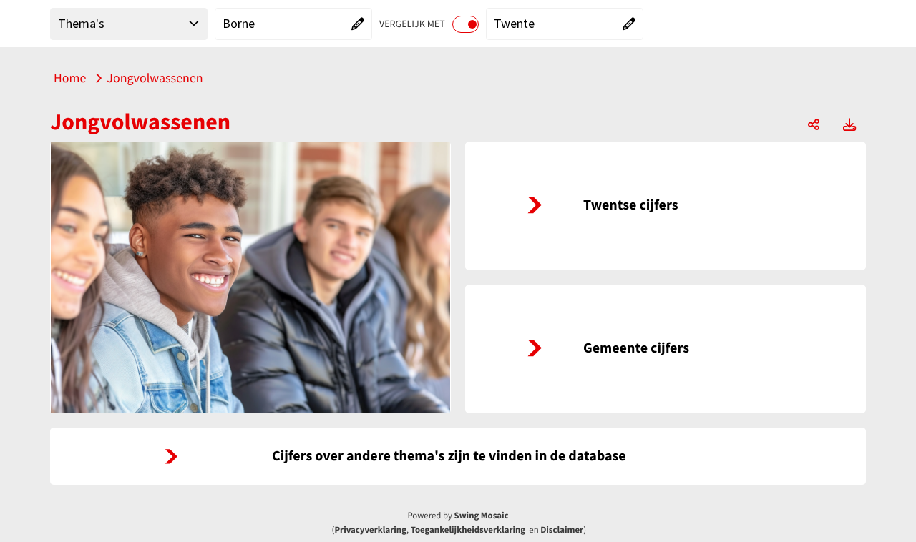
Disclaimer (561, 530)
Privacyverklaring (370, 530)
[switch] (465, 24)
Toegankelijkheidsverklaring (468, 530)
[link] (665, 206)
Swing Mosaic (481, 515)
